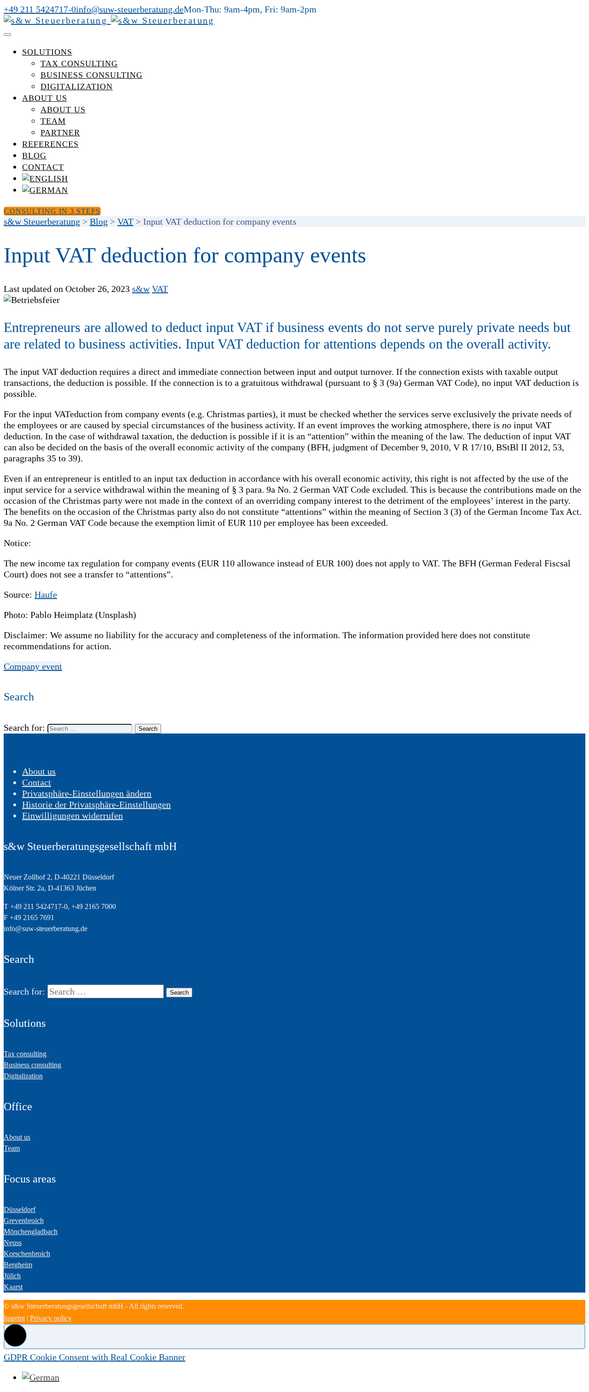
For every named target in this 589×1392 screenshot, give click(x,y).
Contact (43, 167)
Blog (34, 155)
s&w (141, 289)
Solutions (47, 52)
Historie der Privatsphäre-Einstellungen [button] (96, 804)
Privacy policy (51, 1318)
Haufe (46, 594)
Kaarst (13, 1287)
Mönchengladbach (31, 1231)
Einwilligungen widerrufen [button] (72, 815)
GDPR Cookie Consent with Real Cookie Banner (94, 1357)
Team (53, 121)
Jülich (12, 1276)
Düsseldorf (19, 1209)
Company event (33, 666)
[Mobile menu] (7, 34)
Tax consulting (79, 63)
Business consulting (91, 75)
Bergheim (18, 1265)
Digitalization (76, 86)
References (50, 144)
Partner (60, 132)
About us (44, 98)
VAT (160, 289)
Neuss (13, 1242)
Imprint (14, 1318)
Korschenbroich (27, 1254)
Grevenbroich (24, 1220)
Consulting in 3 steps (52, 211)
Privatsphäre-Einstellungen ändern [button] (86, 793)
